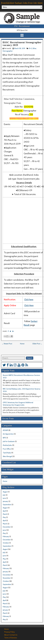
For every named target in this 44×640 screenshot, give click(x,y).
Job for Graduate (9, 441)
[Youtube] (18, 365)
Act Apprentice (8, 434)
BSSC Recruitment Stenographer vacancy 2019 (22, 44)
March (5, 514)
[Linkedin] (11, 365)
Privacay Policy (9, 632)
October (6, 543)
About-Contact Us (10, 635)
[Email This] (5, 336)
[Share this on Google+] (13, 331)
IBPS (4, 438)
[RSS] (26, 365)
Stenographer (8, 51)
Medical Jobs (7, 445)
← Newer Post (7, 344)
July (4, 495)
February (6, 536)
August (5, 492)
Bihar (34, 48)
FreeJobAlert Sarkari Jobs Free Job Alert (21, 3)
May (4, 517)
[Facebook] (8, 365)
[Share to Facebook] (12, 336)
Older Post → (37, 344)
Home (22, 344)
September (7, 505)
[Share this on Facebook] (8, 331)
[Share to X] (9, 336)
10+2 (30, 48)
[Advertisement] (22, 220)
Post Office (7, 449)
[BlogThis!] (7, 336)
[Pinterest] (22, 365)
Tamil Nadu (7, 453)
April (4, 511)
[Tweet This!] (10, 331)
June (4, 498)
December (7, 527)
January (5, 501)
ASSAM (5, 430)
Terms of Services (10, 638)
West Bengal (7, 456)
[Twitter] (4, 365)
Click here (28, 299)
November (6, 578)
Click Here (28, 305)
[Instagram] (15, 365)
